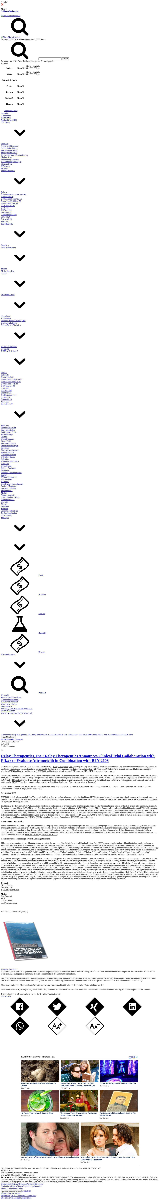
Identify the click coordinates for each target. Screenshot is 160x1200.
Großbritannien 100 (8, 215)
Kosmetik (5, 482)
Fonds (40, 575)
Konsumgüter (6, 479)
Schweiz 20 (5, 217)
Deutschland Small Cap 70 (11, 199)
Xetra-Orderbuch (20, 1184)
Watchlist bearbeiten (9, 704)
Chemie (4, 437)
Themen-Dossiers (8, 171)
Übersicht (5, 349)
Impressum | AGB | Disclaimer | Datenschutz (18, 1196)
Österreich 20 (6, 219)
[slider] (4, 748)
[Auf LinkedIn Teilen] (132, 1015)
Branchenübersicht (8, 247)
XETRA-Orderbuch (9, 347)
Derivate (41, 614)
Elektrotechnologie (8, 443)
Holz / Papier (6, 466)
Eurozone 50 (6, 212)
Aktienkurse (6, 316)
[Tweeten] (57, 1015)
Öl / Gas (4, 502)
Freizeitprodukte (7, 452)
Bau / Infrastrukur (8, 430)
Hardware (5, 464)
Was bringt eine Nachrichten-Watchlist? (16, 708)
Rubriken (4, 144)
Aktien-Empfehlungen (25, 1186)
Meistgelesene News (9, 153)
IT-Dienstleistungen (8, 477)
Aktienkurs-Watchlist (9, 702)
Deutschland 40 (7, 197)
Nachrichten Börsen (9, 1186)
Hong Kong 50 (7, 224)
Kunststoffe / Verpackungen (12, 484)
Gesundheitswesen (8, 455)
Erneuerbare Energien (9, 446)
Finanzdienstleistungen (10, 450)
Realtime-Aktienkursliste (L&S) (13, 321)
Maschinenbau (6, 491)
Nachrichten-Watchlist (9, 699)
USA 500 (4, 208)
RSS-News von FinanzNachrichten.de (16, 1198)
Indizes (4, 192)
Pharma (4, 504)
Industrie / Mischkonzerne (11, 473)
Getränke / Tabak (8, 457)
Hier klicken (6, 996)
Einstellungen (6, 706)
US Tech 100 (6, 210)
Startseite (4, 113)
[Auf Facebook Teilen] (19, 1015)
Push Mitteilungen (8, 737)
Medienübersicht (7, 271)
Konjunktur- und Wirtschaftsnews (14, 155)
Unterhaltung (6, 515)
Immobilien (5, 470)
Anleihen (42, 594)
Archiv (3, 273)
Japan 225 (5, 221)
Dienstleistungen (7, 439)
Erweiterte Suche (10, 111)
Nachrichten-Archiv (15, 1188)
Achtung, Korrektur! (9, 969)
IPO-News (5, 166)
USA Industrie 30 (8, 206)
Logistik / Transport (8, 486)
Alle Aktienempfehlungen (11, 162)
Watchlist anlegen (8, 711)
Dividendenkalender (9, 323)
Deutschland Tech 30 (9, 203)
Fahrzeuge (5, 448)
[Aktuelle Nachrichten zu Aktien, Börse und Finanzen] (10, 16)
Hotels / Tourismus (8, 468)
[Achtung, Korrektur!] (24, 967)
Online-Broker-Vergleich (11, 325)
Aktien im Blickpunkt (9, 146)
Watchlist (42, 693)
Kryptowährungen (8, 654)
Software (4, 509)
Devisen (41, 652)
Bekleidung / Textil (8, 432)
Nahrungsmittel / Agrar (10, 497)
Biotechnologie (7, 434)
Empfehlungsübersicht (10, 159)
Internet (4, 475)
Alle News (5, 122)
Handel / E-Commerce (10, 461)
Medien (4, 269)
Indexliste (5, 375)
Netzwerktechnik (7, 500)
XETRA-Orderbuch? (9, 351)
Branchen (5, 245)
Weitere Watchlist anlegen (11, 697)
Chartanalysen (6, 164)
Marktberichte (6, 157)
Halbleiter (5, 459)
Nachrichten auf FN (9, 120)
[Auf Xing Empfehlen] (95, 1015)
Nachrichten (6, 115)
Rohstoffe (5, 506)
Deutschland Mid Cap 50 (11, 201)
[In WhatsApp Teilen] (19, 1035)
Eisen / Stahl (6, 441)
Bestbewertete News (9, 150)
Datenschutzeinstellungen (11, 1191)
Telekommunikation (9, 513)
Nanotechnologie (7, 495)
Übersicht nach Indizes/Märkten (13, 194)
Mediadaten (26, 1191)
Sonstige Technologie (9, 511)
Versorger (5, 518)
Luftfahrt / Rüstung (8, 488)
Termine (4, 168)
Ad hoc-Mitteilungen (9, 11)
